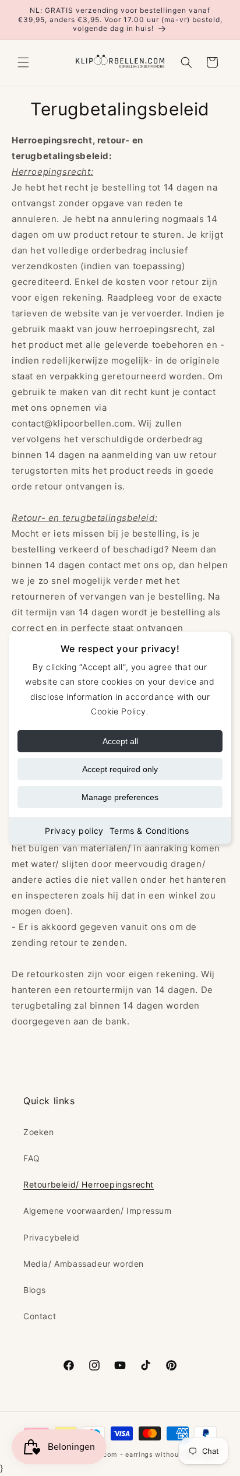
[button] (23, 62)
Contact (39, 1316)
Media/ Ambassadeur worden (83, 1264)
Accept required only (120, 769)
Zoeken (38, 1132)
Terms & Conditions (149, 831)
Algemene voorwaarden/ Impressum (97, 1211)
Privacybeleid (51, 1237)
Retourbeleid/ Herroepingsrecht (88, 1184)
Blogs (34, 1290)
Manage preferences (120, 797)
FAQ (31, 1158)
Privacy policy (74, 831)
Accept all (120, 741)
